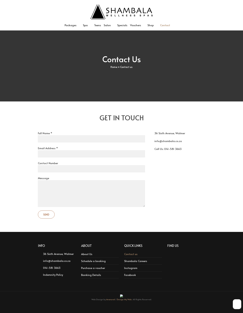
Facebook (130, 275)
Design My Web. (124, 299)
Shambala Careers (135, 261)
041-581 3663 (173, 149)
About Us (86, 254)
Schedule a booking (93, 261)
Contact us (131, 254)
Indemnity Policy (53, 274)
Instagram (130, 268)
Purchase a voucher (93, 268)
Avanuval (110, 299)
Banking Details (91, 275)
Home (113, 67)
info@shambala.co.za (168, 141)
